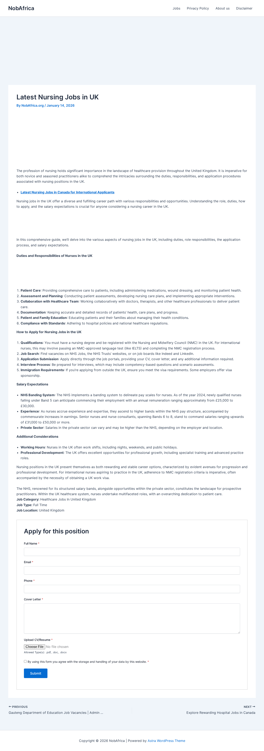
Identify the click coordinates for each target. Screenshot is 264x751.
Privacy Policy (198, 8)
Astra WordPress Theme (166, 741)
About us (223, 8)
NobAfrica (21, 8)
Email (28, 562)
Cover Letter (33, 599)
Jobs (176, 8)
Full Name (31, 543)
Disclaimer (244, 8)
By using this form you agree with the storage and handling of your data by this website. (88, 661)
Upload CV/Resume (38, 639)
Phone (29, 580)
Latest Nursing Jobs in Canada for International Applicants (67, 192)
